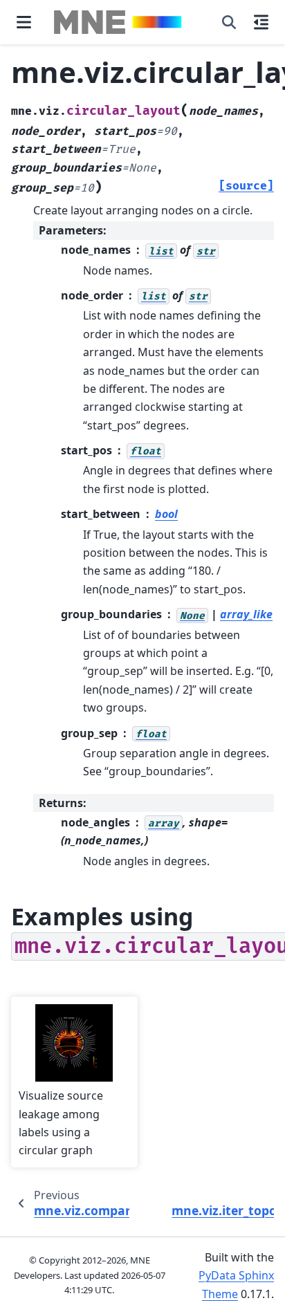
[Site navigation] (24, 22)
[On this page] (261, 22)
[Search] (229, 22)
